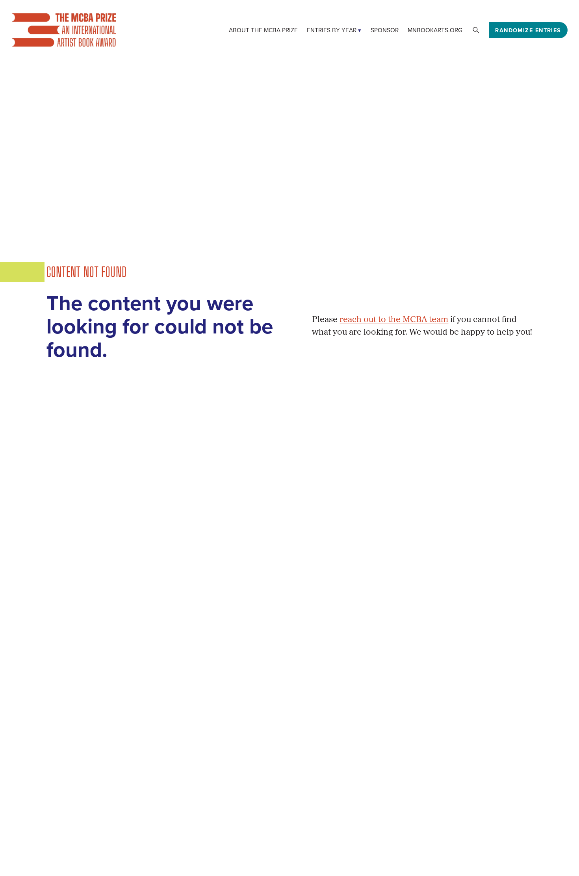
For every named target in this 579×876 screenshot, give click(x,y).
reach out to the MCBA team (394, 320)
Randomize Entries (528, 30)
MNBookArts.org (435, 30)
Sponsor (385, 30)
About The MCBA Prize (263, 30)
